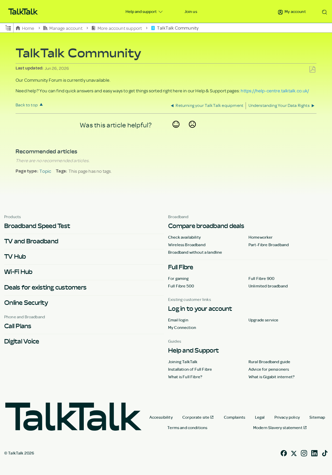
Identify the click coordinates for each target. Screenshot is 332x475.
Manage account (66, 28)
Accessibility (161, 417)
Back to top (27, 104)
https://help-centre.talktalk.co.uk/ (275, 90)
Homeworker (260, 237)
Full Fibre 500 (181, 285)
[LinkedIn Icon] (314, 452)
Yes (176, 131)
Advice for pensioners (268, 369)
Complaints (234, 417)
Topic (45, 171)
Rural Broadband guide (269, 361)
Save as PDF (312, 69)
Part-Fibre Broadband (268, 244)
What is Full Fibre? (185, 376)
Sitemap (317, 417)
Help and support (141, 11)
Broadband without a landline (195, 252)
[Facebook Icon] (284, 452)
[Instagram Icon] (304, 452)
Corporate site (195, 417)
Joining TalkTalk (183, 361)
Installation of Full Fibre (190, 369)
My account (295, 11)
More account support (119, 28)
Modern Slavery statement (277, 427)
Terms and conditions (187, 427)
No (192, 131)
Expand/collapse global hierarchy (8, 27)
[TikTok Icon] (325, 452)
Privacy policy (287, 417)
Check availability (184, 237)
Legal (260, 417)
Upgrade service (263, 319)
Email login (178, 319)
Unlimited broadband (268, 285)
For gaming (178, 278)
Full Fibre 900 (261, 278)
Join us (190, 11)
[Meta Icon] (294, 452)
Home (28, 28)
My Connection (182, 327)
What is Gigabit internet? (271, 376)
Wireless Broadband (186, 244)
